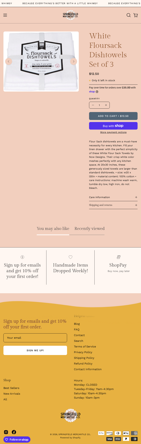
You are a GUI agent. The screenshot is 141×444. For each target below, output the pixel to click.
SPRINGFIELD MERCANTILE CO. (74, 434)
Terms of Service (85, 346)
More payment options (113, 132)
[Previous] (8, 61)
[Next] (73, 61)
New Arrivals (11, 393)
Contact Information (88, 369)
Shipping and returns (100, 205)
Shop (7, 380)
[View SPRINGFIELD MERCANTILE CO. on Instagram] (6, 432)
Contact (79, 335)
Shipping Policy (84, 358)
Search (78, 340)
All (5, 399)
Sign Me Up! (35, 350)
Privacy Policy (83, 352)
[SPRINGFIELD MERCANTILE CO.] (70, 15)
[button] (128, 15)
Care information (99, 197)
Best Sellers (11, 388)
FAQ (76, 329)
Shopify (76, 437)
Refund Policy (83, 363)
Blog (77, 323)
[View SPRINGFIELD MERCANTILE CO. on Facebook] (14, 432)
